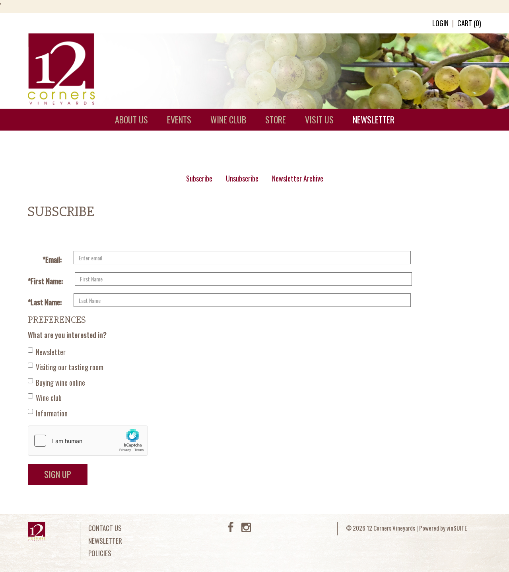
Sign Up (57, 474)
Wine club (49, 397)
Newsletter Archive (297, 178)
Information (52, 413)
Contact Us (105, 528)
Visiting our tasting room (69, 367)
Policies (99, 553)
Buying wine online (60, 382)
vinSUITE (457, 527)
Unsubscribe (242, 178)
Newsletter (51, 352)
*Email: (52, 259)
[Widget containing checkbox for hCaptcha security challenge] (88, 441)
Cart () (469, 23)
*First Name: (45, 281)
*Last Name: (45, 302)
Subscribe (199, 178)
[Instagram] (246, 529)
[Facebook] (230, 529)
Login (440, 23)
